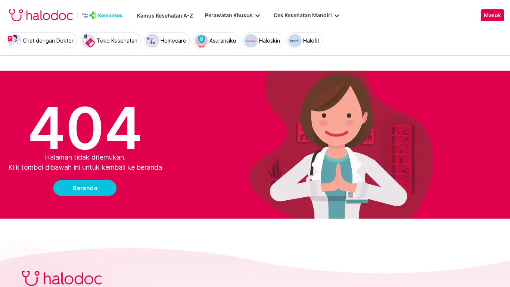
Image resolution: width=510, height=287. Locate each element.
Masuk (492, 15)
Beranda (84, 188)
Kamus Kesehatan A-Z (165, 15)
